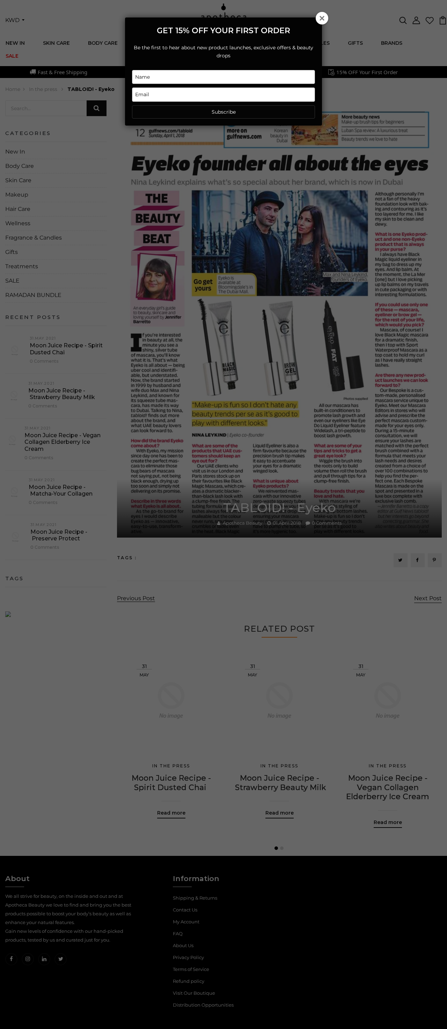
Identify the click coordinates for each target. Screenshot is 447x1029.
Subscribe (224, 112)
